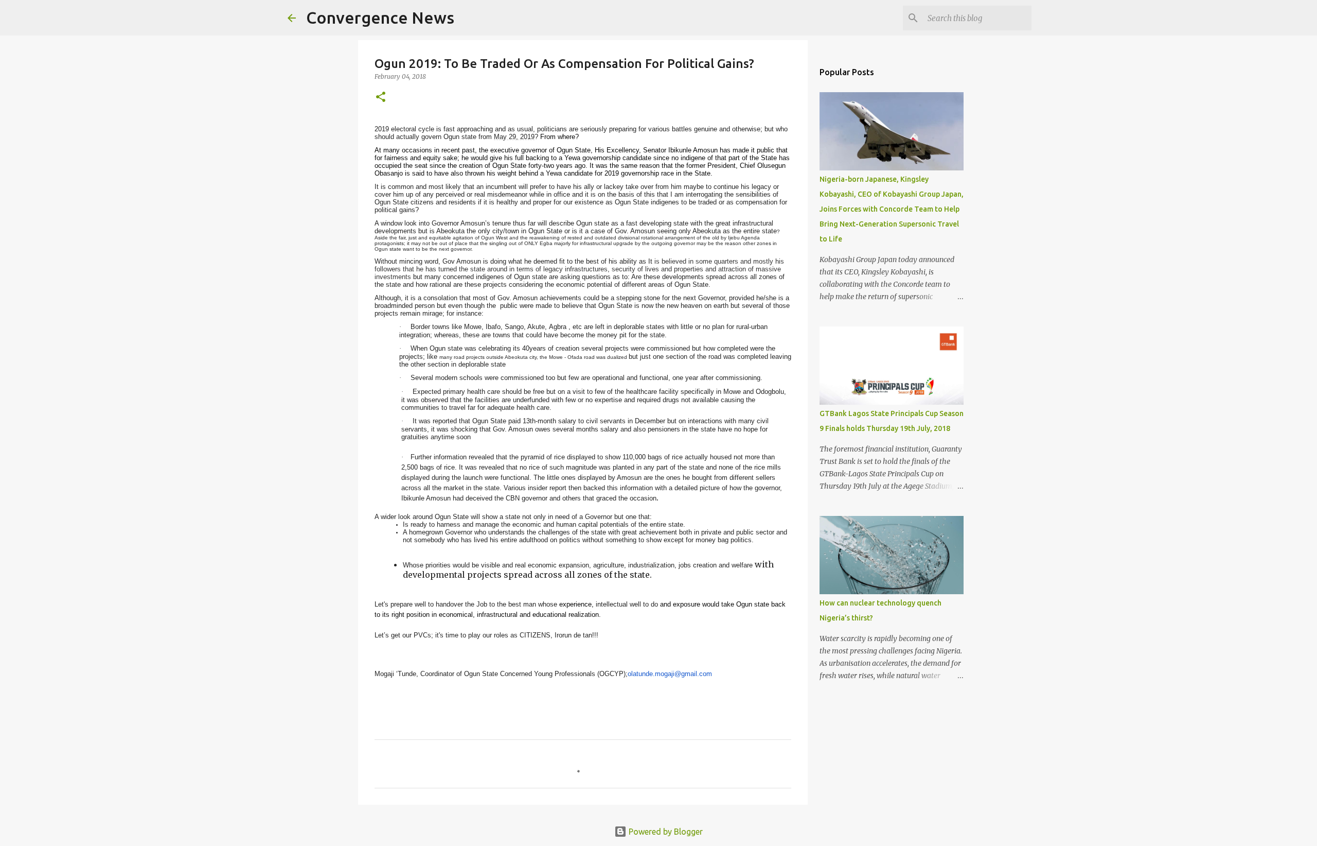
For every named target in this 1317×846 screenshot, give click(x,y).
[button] (381, 98)
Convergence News (380, 17)
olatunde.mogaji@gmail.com (670, 674)
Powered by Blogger (665, 831)
